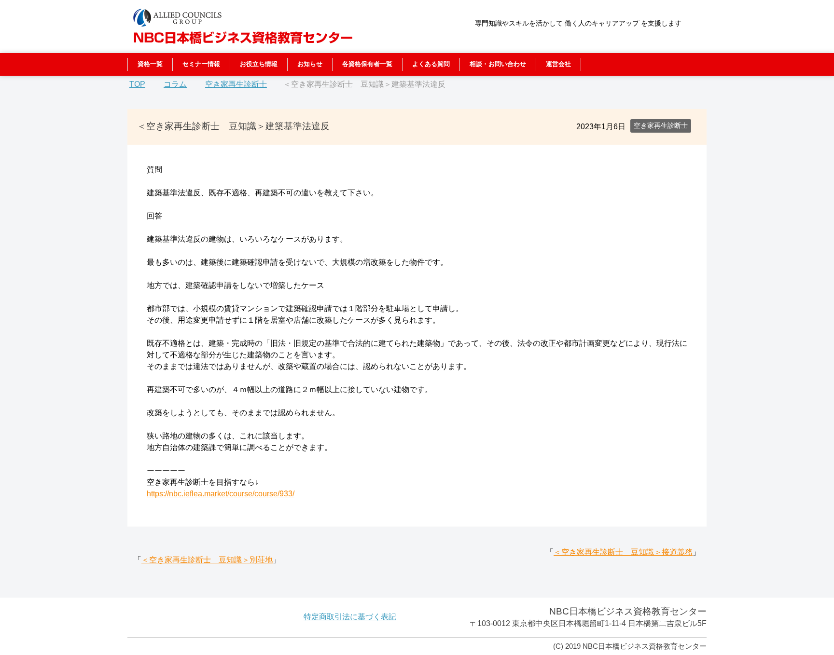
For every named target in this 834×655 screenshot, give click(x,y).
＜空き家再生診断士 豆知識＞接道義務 (623, 552)
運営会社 (558, 64)
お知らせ (309, 64)
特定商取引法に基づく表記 (350, 617)
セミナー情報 (201, 64)
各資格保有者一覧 (367, 64)
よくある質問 (431, 64)
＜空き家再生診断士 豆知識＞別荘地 (207, 560)
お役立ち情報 (259, 64)
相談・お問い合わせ (498, 64)
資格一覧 (150, 64)
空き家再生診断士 (661, 125)
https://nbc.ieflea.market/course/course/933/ (220, 494)
